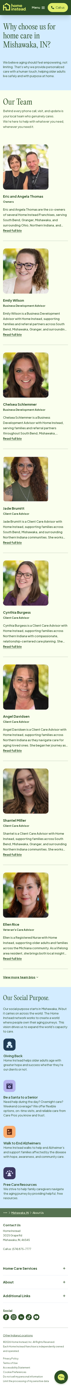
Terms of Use (10, 1363)
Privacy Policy (10, 1358)
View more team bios (19, 977)
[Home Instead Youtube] (36, 1317)
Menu (36, 7)
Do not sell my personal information (23, 1376)
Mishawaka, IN (20, 1212)
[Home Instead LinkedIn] (21, 1317)
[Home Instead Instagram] (14, 1317)
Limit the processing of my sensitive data (26, 1381)
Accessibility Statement (16, 1367)
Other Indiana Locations (18, 1335)
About (8, 1282)
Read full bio (12, 230)
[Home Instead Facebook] (6, 1317)
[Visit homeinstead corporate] (14, 7)
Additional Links (16, 1296)
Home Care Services (20, 1268)
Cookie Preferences (14, 1372)
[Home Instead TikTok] (29, 1317)
